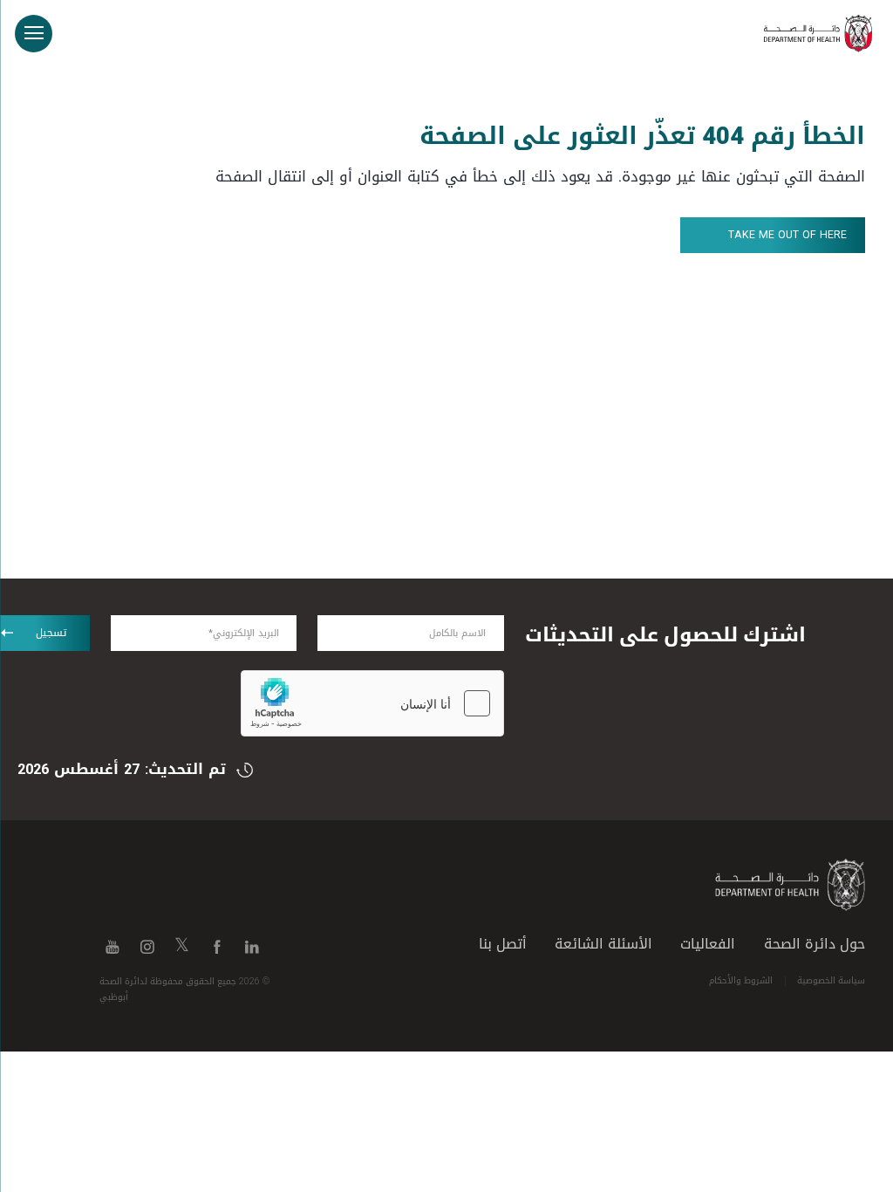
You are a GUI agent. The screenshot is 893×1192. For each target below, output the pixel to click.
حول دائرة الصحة (814, 944)
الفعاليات (707, 944)
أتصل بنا (503, 944)
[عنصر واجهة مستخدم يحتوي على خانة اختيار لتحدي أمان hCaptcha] (372, 703)
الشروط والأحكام (741, 980)
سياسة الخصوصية (831, 980)
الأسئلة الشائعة (603, 944)
